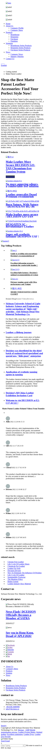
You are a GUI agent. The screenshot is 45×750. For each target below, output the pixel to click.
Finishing (14, 41)
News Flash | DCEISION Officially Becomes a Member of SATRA (21, 615)
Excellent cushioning (15, 734)
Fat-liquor (14, 39)
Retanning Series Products (20, 48)
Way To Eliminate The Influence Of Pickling (25, 573)
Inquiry (3, 726)
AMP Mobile (30, 730)
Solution (9, 673)
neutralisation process (9, 732)
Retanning (14, 37)
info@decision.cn (12, 709)
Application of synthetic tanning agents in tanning (21, 373)
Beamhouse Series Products (21, 46)
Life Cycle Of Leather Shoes (18, 564)
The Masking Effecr (15, 579)
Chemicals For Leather (16, 566)
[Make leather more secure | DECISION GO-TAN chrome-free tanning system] (22, 211)
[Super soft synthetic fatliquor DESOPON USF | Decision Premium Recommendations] (14, 231)
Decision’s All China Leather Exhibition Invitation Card (20, 394)
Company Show (17, 30)
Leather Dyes (29, 734)
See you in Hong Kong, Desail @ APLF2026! (20, 634)
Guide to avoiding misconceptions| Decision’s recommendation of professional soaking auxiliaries (24, 256)
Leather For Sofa (14, 568)
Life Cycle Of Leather (16, 575)
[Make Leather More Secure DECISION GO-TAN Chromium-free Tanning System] (9, 157)
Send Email (5, 741)
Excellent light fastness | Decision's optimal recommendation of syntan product (24, 275)
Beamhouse (15, 35)
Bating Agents (13, 581)
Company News (17, 54)
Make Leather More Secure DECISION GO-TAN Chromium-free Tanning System (20, 166)
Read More (10, 177)
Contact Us (10, 59)
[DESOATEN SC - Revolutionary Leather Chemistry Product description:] (21, 221)
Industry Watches (17, 56)
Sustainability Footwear (16, 577)
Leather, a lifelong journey (19, 332)
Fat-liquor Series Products (20, 50)
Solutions (9, 43)
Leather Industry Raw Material (19, 584)
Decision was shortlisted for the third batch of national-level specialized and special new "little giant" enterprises (24, 353)
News (8, 52)
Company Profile (17, 28)
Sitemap (21, 730)
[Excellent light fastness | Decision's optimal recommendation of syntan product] (15, 269)
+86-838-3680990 (13, 707)
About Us (9, 26)
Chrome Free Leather (16, 562)
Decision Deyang (14, 571)
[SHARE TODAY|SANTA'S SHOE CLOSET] (16, 288)
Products (9, 32)
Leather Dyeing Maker (26, 732)
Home (8, 24)
